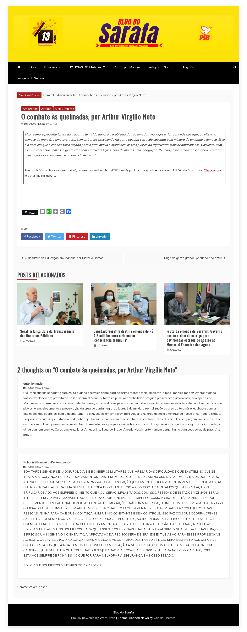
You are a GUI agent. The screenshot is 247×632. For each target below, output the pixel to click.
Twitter (55, 236)
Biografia (188, 67)
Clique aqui (211, 170)
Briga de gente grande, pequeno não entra (193, 258)
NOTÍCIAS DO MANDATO (87, 67)
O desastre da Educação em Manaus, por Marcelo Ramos (64, 258)
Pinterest (78, 236)
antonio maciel (33, 383)
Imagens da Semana (31, 78)
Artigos (46, 109)
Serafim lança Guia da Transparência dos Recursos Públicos (47, 333)
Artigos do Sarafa (161, 67)
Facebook (33, 236)
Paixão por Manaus (127, 67)
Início (32, 67)
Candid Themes (165, 618)
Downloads (52, 67)
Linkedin (101, 236)
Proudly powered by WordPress (93, 618)
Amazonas (30, 109)
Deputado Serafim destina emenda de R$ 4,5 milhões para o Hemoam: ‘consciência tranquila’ (124, 336)
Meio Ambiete (64, 109)
